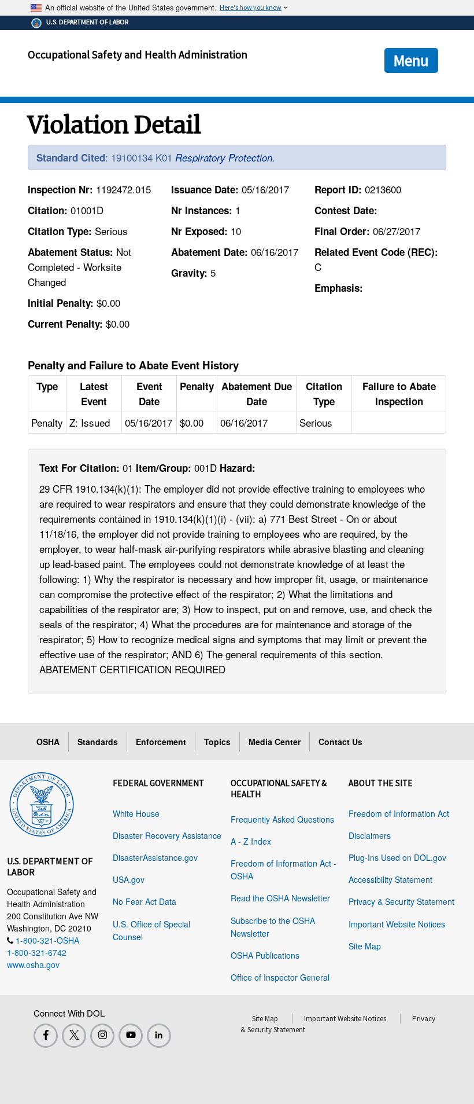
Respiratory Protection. (225, 157)
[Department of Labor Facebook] (46, 1036)
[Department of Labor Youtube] (130, 1036)
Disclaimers (370, 835)
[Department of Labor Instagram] (102, 1036)
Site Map (365, 946)
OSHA (48, 741)
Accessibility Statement (390, 879)
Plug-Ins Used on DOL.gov (397, 857)
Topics (217, 741)
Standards (97, 741)
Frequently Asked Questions (282, 819)
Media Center (275, 741)
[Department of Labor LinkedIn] (159, 1036)
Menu (411, 60)
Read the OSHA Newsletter (280, 898)
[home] (41, 802)
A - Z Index (251, 841)
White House (136, 813)
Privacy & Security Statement (401, 901)
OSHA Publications (265, 955)
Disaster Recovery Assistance (167, 835)
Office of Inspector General (280, 977)
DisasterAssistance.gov (155, 857)
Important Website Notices (397, 924)
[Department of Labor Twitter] (74, 1036)
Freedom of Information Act (399, 813)
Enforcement (161, 741)
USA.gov (129, 879)
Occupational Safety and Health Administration (137, 54)
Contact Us (340, 741)
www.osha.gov (33, 964)
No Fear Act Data (144, 901)
